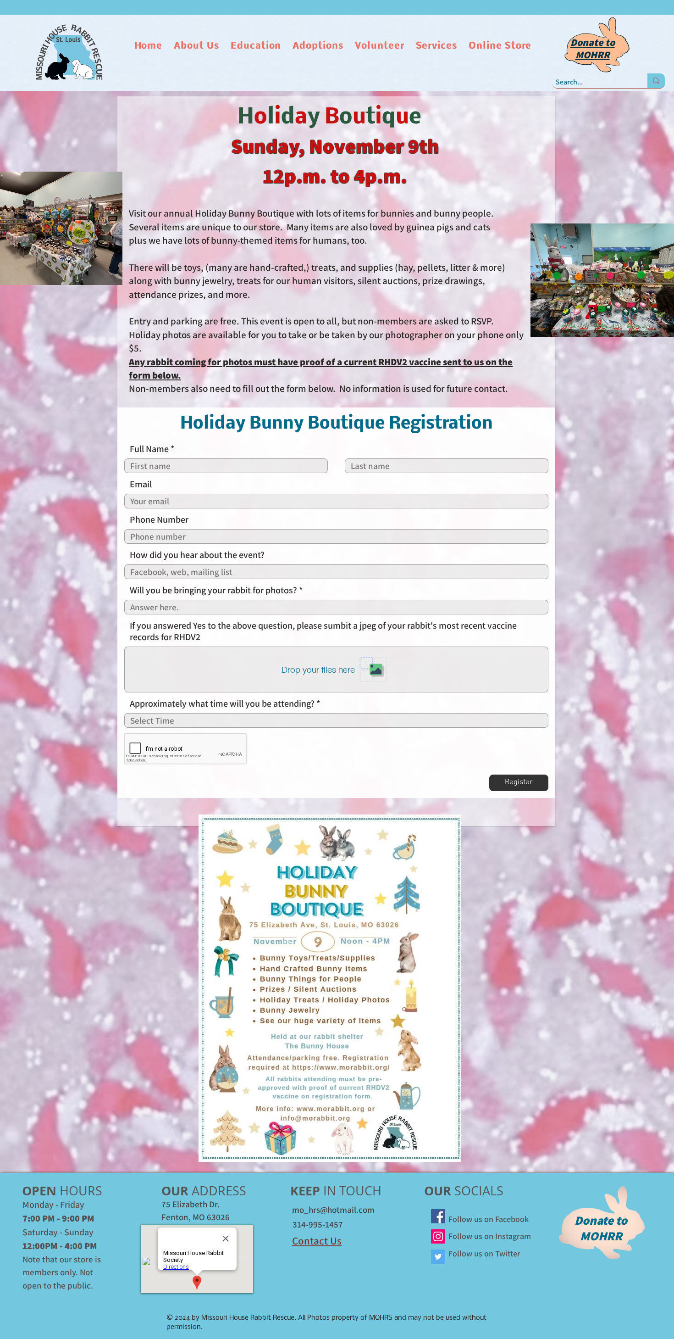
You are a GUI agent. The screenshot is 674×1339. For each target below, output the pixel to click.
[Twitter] (438, 1257)
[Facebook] (438, 1216)
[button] (197, 46)
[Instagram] (438, 1236)
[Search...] (656, 80)
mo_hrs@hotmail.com (333, 1209)
